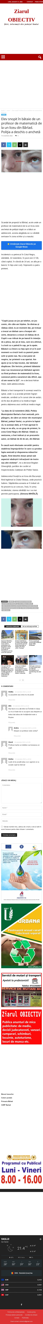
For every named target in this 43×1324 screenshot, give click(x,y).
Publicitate (39, 2)
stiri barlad (25, 608)
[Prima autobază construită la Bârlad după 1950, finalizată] (35, 635)
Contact (30, 2)
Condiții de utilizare (31, 1315)
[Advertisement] (21, 40)
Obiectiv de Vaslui (7, 606)
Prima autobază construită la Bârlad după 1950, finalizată (35, 643)
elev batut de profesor (9, 604)
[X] (9, 144)
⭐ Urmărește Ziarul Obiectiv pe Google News (21, 245)
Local (8, 110)
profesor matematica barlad (11, 608)
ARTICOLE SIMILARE (12, 626)
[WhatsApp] (14, 144)
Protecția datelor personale (14, 1315)
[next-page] (23, 680)
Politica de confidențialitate (16, 1312)
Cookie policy (31, 1312)
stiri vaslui (34, 608)
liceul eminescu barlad (25, 604)
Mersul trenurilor (7, 1094)
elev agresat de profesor (23, 601)
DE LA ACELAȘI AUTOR (30, 626)
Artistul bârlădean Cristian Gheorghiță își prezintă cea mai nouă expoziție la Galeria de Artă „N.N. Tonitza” (21, 644)
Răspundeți (11, 700)
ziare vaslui (5, 610)
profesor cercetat (31, 606)
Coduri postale (6, 1098)
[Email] (20, 144)
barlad (11, 601)
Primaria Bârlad (7, 1101)
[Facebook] (3, 144)
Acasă (3, 110)
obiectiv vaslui (19, 606)
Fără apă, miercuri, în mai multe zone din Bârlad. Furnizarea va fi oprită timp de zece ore (35, 669)
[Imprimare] (25, 144)
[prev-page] (20, 680)
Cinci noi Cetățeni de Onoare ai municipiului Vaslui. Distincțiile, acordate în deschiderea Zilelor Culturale (21, 669)
